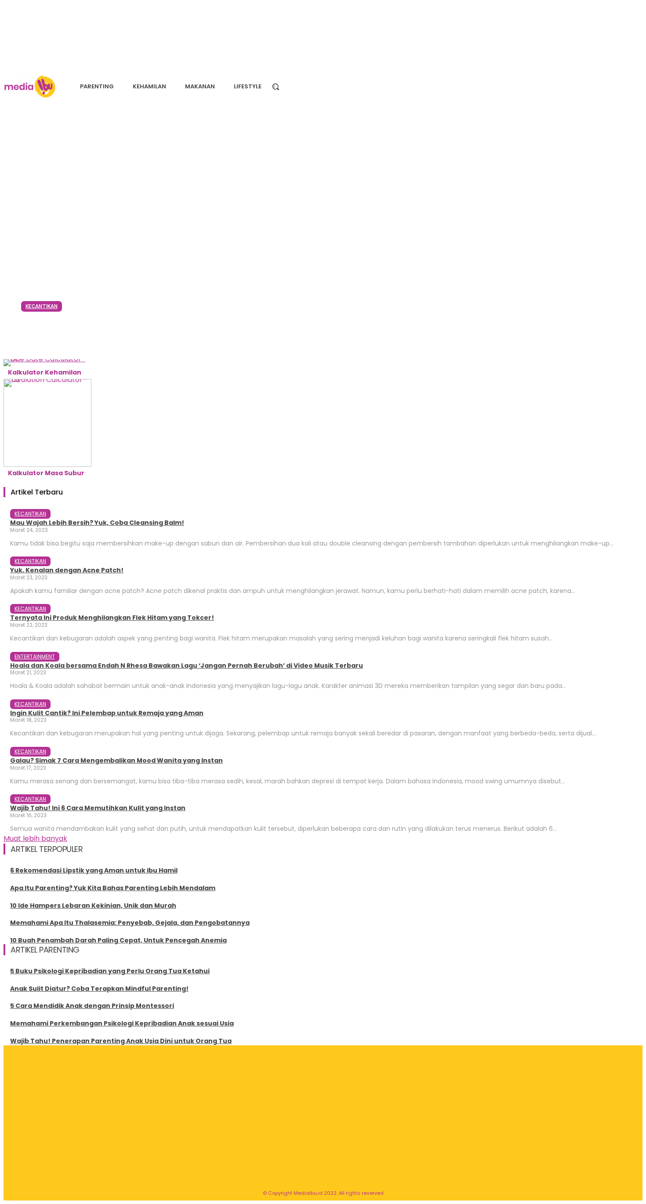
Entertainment (35, 656)
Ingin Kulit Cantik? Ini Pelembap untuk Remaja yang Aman (106, 713)
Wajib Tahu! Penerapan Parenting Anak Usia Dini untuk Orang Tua (121, 1041)
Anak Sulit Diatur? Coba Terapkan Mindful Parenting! (99, 988)
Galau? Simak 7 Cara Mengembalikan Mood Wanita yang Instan (116, 760)
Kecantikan (41, 306)
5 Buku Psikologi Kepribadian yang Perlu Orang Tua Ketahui (110, 971)
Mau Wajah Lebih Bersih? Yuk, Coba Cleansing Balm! (306, 328)
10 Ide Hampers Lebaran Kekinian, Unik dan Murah (93, 905)
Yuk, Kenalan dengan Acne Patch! (66, 570)
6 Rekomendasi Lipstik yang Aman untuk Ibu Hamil (94, 870)
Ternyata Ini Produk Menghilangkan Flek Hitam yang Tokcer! (112, 617)
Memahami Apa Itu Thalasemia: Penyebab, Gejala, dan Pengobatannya (130, 922)
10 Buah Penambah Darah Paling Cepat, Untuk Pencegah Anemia (118, 940)
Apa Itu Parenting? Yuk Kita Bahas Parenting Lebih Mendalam (112, 888)
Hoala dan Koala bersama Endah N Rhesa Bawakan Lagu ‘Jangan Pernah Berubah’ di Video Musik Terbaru (186, 665)
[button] (275, 87)
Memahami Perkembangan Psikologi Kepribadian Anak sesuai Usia (122, 1023)
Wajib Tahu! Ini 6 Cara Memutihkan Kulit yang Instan (97, 808)
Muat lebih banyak (35, 838)
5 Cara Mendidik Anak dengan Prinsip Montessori (92, 1005)
